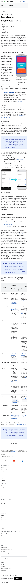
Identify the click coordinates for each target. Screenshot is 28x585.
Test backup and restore (20, 424)
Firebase (3, 566)
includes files (21, 234)
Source (2, 474)
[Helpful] (9, 14)
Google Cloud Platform (6, 568)
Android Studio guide (5, 533)
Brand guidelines (13, 575)
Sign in (24, 1)
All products (3, 570)
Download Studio (4, 540)
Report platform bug (5, 547)
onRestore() (15, 402)
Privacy (2, 494)
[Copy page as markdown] (17, 21)
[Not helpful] (11, 14)
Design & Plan (13, 10)
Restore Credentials (9, 92)
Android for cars (4, 508)
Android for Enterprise (5, 469)
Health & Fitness (4, 490)
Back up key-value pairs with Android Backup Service (15, 417)
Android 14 (3, 521)
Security (3, 5)
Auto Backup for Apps (9, 222)
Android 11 (3, 528)
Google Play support (5, 551)
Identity (10, 5)
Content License (14, 451)
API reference (4, 537)
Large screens (4, 501)
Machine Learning (4, 487)
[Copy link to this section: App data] (7, 105)
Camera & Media (4, 492)
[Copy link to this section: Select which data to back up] (24, 52)
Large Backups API (8, 226)
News (2, 476)
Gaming (2, 485)
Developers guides (5, 535)
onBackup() (15, 400)
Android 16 (3, 517)
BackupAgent (14, 309)
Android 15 (3, 519)
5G (1, 496)
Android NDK (3, 542)
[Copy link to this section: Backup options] (14, 215)
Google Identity (20, 101)
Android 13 (3, 524)
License (7, 575)
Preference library (19, 159)
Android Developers (5, 10)
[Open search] (18, 1)
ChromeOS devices (5, 505)
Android (2, 467)
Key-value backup (8, 224)
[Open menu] (2, 1)
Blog (2, 478)
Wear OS (3, 503)
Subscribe (17, 578)
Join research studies (5, 553)
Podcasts (3, 480)
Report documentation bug (6, 549)
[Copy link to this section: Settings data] (10, 121)
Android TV (3, 510)
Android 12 (3, 526)
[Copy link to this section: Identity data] (10, 84)
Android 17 (3, 515)
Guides (4, 11)
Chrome (2, 564)
